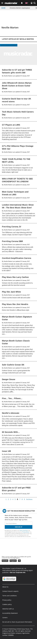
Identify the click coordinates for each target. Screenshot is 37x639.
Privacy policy (6, 600)
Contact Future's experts (10, 591)
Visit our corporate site (17, 572)
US (19, 560)
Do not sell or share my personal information (17, 622)
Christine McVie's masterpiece (20, 8)
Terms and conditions (9, 596)
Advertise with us (8, 609)
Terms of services (24, 530)
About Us (5, 587)
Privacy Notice (25, 532)
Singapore (13, 560)
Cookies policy (7, 604)
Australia (5, 560)
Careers (4, 617)
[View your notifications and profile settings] (22, 3)
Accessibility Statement (10, 613)
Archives (29, 499)
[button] (2, 3)
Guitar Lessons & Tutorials (9, 45)
